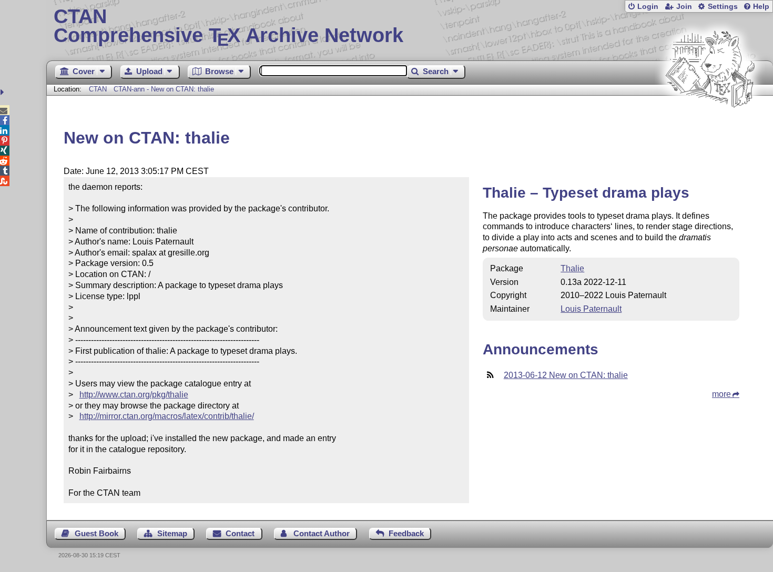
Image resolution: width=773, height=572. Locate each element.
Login (647, 7)
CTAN (98, 89)
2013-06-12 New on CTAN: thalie (566, 375)
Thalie (572, 268)
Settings (723, 7)
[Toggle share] (3, 92)
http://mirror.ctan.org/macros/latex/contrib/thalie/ (166, 416)
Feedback (406, 533)
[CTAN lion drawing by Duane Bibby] (710, 127)
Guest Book (96, 533)
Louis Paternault (591, 308)
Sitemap (172, 533)
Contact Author (321, 533)
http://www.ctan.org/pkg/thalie (133, 394)
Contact (240, 533)
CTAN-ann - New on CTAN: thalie (164, 89)
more (721, 394)
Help (761, 7)
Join (684, 7)
